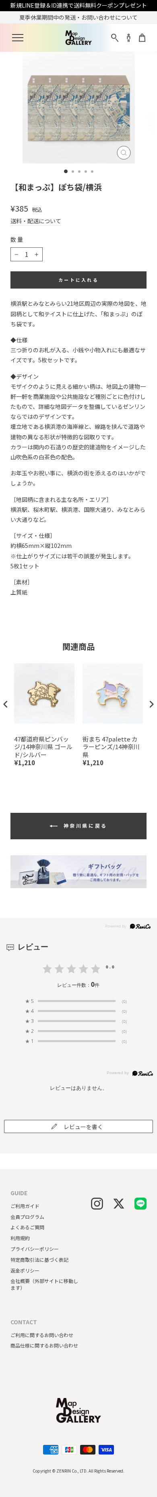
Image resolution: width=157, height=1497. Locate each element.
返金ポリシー (24, 1270)
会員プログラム (27, 1216)
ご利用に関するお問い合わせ (41, 1334)
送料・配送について (35, 221)
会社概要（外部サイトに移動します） (44, 1284)
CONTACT (23, 1322)
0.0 (111, 967)
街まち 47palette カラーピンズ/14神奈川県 (111, 747)
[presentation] (5, 704)
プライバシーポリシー (34, 1248)
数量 (17, 239)
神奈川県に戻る (84, 825)
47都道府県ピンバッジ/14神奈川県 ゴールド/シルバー (43, 747)
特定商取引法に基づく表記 (39, 1259)
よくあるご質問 (27, 1227)
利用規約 (20, 1237)
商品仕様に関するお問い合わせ (44, 1345)
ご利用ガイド (24, 1205)
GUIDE (18, 1193)
